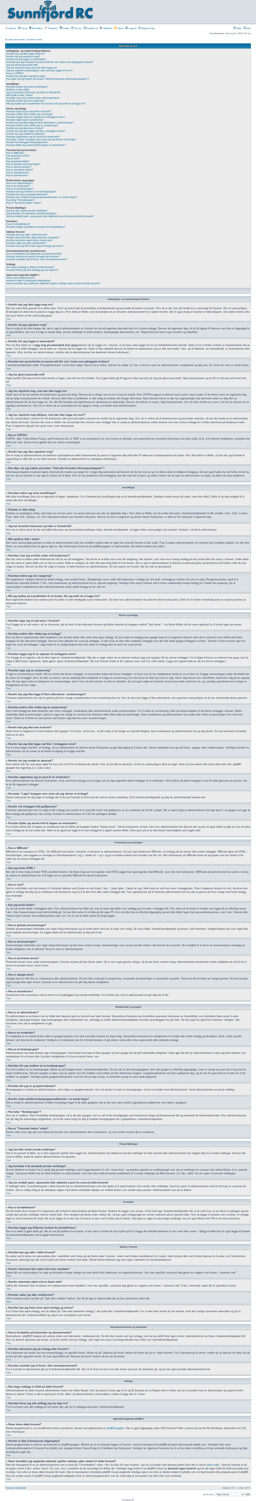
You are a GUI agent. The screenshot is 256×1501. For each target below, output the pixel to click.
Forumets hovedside (16, 1488)
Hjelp (238, 28)
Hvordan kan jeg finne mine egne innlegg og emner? (35, 246)
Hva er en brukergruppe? (20, 188)
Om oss (77, 28)
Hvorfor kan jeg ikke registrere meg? (26, 76)
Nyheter (12, 28)
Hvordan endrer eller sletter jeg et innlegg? (29, 114)
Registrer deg (148, 28)
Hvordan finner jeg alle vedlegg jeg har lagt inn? (32, 270)
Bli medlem (37, 28)
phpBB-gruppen (115, 1428)
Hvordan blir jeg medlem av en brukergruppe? (31, 191)
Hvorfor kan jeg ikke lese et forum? (25, 128)
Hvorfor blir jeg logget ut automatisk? (26, 59)
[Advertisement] (171, 11)
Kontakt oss (92, 28)
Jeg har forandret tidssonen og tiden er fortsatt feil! (33, 92)
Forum (23, 28)
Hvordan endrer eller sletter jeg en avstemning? (32, 125)
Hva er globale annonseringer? (23, 164)
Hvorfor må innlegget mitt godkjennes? (27, 142)
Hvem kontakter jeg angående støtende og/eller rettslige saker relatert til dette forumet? (53, 283)
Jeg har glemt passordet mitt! (21, 65)
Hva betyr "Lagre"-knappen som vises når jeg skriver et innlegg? (41, 139)
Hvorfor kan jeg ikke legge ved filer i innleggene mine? (35, 131)
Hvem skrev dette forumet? (20, 277)
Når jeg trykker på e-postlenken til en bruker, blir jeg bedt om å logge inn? (46, 103)
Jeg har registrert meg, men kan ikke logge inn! (31, 67)
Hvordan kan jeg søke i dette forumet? (26, 234)
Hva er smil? (13, 158)
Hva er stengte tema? (17, 172)
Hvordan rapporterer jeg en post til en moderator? (33, 136)
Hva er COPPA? (15, 73)
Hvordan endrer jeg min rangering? (25, 100)
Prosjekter (52, 28)
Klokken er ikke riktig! (17, 89)
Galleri (65, 28)
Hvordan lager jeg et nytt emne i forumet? (28, 111)
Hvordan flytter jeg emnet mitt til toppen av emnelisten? (36, 145)
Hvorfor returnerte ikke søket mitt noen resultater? (33, 237)
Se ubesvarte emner (15, 39)
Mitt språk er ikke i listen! (19, 95)
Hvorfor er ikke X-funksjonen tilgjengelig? (28, 280)
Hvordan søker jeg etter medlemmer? (26, 243)
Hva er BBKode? (15, 153)
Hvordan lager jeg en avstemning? (25, 119)
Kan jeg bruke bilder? (18, 161)
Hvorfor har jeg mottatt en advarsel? (25, 134)
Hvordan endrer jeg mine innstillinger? (27, 86)
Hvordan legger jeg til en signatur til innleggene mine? (35, 117)
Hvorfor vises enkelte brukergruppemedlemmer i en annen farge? (41, 197)
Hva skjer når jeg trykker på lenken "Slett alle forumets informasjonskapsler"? (47, 79)
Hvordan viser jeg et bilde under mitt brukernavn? (33, 98)
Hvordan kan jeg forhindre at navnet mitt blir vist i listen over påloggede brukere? (50, 62)
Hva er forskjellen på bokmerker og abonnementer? (34, 253)
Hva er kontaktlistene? (18, 224)
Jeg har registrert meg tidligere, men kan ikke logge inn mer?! (39, 70)
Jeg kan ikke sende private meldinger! (26, 210)
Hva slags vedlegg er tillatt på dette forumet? (30, 267)
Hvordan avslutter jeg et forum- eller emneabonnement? (36, 259)
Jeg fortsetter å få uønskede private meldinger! (31, 213)
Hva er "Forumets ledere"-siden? (24, 202)
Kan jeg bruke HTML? (18, 155)
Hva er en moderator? (18, 186)
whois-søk (212, 1464)
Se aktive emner (34, 39)
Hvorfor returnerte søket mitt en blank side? (29, 240)
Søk (248, 28)
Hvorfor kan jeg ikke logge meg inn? (25, 53)
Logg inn (132, 28)
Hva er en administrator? (19, 183)
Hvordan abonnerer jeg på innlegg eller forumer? (33, 256)
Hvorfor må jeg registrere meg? (23, 56)
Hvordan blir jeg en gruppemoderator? (27, 194)
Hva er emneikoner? (17, 175)
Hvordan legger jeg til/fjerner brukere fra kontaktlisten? (35, 227)
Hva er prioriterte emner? (19, 169)
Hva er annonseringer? (18, 167)
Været (120, 28)
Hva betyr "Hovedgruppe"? (20, 200)
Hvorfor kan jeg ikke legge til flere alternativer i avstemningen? (40, 122)
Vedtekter (107, 28)
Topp (8, 319)
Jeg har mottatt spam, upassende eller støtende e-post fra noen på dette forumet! (49, 216)
